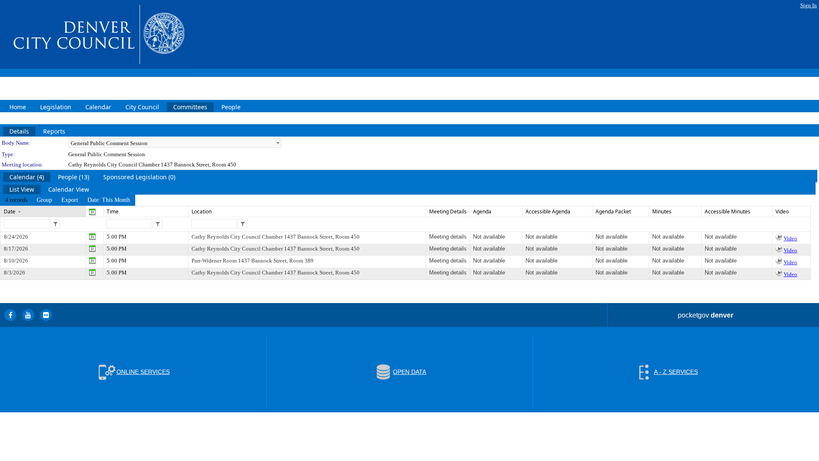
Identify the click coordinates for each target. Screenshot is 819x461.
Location (202, 211)
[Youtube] (28, 315)
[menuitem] (16, 200)
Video (790, 238)
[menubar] (67, 200)
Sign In (808, 5)
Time (113, 211)
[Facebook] (10, 315)
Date (9, 211)
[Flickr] (46, 315)
